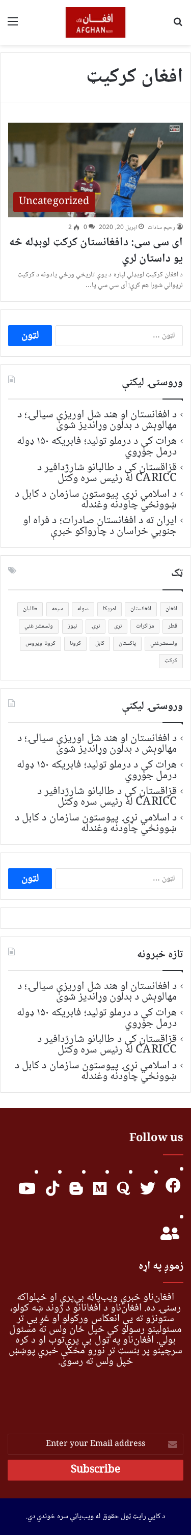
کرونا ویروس (40, 643)
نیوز (72, 626)
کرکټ (171, 661)
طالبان (30, 609)
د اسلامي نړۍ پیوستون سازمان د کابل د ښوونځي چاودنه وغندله (96, 500)
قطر (172, 626)
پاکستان (127, 643)
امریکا (109, 609)
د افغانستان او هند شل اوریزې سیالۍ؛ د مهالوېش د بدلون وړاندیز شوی (97, 420)
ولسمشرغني (163, 643)
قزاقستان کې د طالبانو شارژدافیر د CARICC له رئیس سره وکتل (107, 473)
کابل (99, 643)
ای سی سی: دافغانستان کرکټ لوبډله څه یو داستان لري (96, 251)
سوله (83, 609)
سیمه (57, 609)
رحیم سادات (161, 227)
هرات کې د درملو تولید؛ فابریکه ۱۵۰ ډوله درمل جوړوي (97, 447)
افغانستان (140, 609)
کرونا (75, 643)
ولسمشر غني (38, 626)
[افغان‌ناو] (95, 22)
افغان (171, 609)
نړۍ (95, 626)
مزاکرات (145, 626)
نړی (118, 626)
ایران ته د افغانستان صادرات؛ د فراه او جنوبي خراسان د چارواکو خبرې (100, 526)
